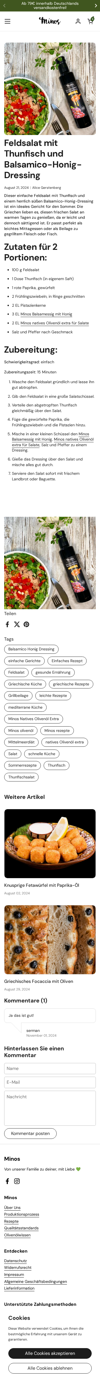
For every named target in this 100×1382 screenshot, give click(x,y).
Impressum (14, 1274)
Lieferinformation (19, 1288)
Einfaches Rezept (67, 660)
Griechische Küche (25, 684)
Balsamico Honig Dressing (31, 649)
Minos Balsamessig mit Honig (46, 314)
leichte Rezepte (53, 695)
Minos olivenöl (20, 730)
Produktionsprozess (21, 1214)
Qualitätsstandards (21, 1227)
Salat (12, 753)
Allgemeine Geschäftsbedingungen (35, 1281)
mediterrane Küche (25, 707)
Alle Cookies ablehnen (50, 1368)
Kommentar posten (30, 1133)
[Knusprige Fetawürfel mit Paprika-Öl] (50, 843)
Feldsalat (16, 672)
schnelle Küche (41, 753)
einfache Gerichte (24, 660)
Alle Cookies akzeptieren (50, 1353)
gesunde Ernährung (53, 672)
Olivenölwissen (17, 1234)
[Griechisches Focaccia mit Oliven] (50, 939)
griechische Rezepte (71, 684)
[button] (90, 21)
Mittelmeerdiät (21, 741)
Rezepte (11, 1221)
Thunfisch (56, 765)
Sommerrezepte (22, 765)
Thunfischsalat (21, 777)
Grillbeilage (18, 695)
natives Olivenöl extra (65, 741)
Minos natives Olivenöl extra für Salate (55, 322)
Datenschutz (15, 1260)
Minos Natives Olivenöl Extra (33, 718)
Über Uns (12, 1207)
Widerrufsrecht (17, 1267)
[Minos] (50, 21)
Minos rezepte (57, 730)
